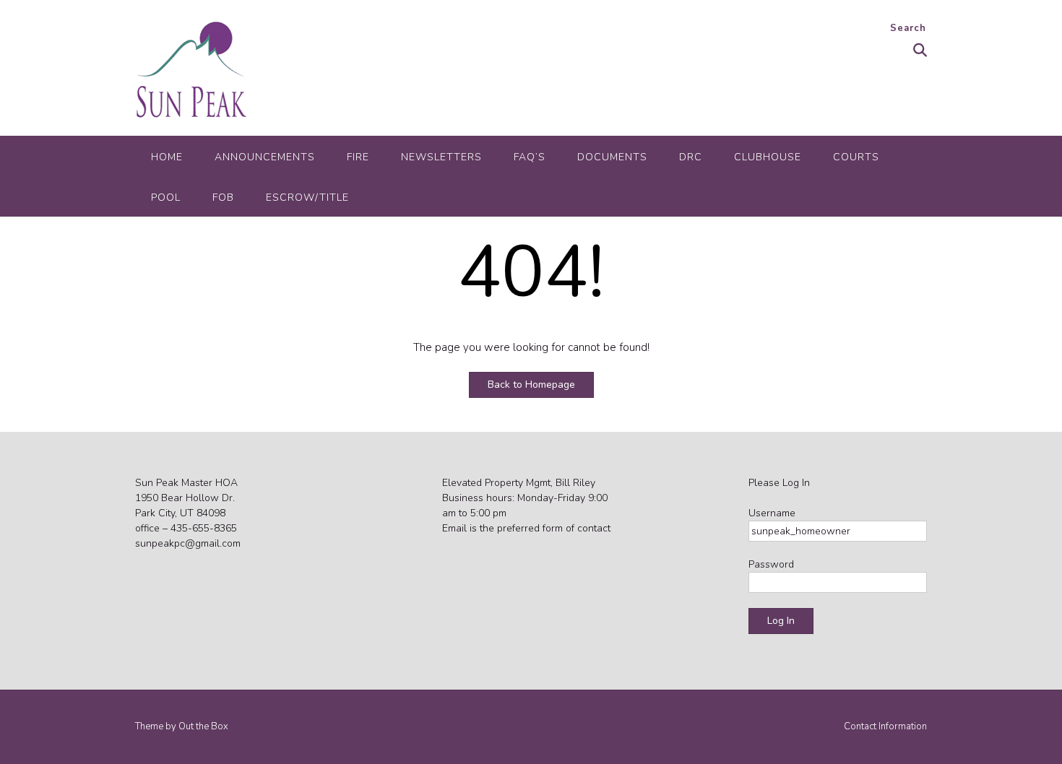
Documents (612, 157)
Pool (166, 197)
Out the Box (203, 726)
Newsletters (441, 157)
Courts (856, 157)
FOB (223, 197)
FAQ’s (529, 157)
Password (771, 564)
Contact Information (885, 727)
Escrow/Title (307, 197)
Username (771, 513)
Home (167, 157)
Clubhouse (767, 157)
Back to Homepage (531, 384)
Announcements (265, 157)
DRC (690, 157)
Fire (358, 157)
